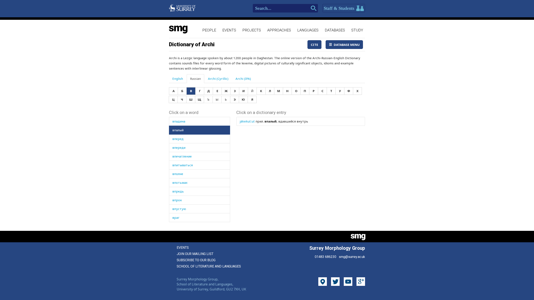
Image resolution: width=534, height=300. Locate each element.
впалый (178, 130)
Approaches (279, 30)
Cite (314, 44)
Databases (335, 30)
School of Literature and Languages (209, 266)
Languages (308, 30)
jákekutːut (247, 121)
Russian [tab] (195, 78)
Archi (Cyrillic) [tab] (218, 78)
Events (229, 30)
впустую (179, 209)
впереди (178, 147)
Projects (251, 30)
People (209, 30)
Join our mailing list (195, 254)
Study (357, 30)
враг (175, 217)
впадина (178, 121)
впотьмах (180, 182)
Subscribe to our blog (196, 260)
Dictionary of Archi (192, 44)
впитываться (182, 165)
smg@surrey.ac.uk (352, 257)
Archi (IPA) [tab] (243, 78)
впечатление (182, 156)
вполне (177, 174)
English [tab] (177, 78)
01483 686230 (325, 257)
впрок (177, 200)
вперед (178, 139)
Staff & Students (340, 8)
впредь (178, 191)
